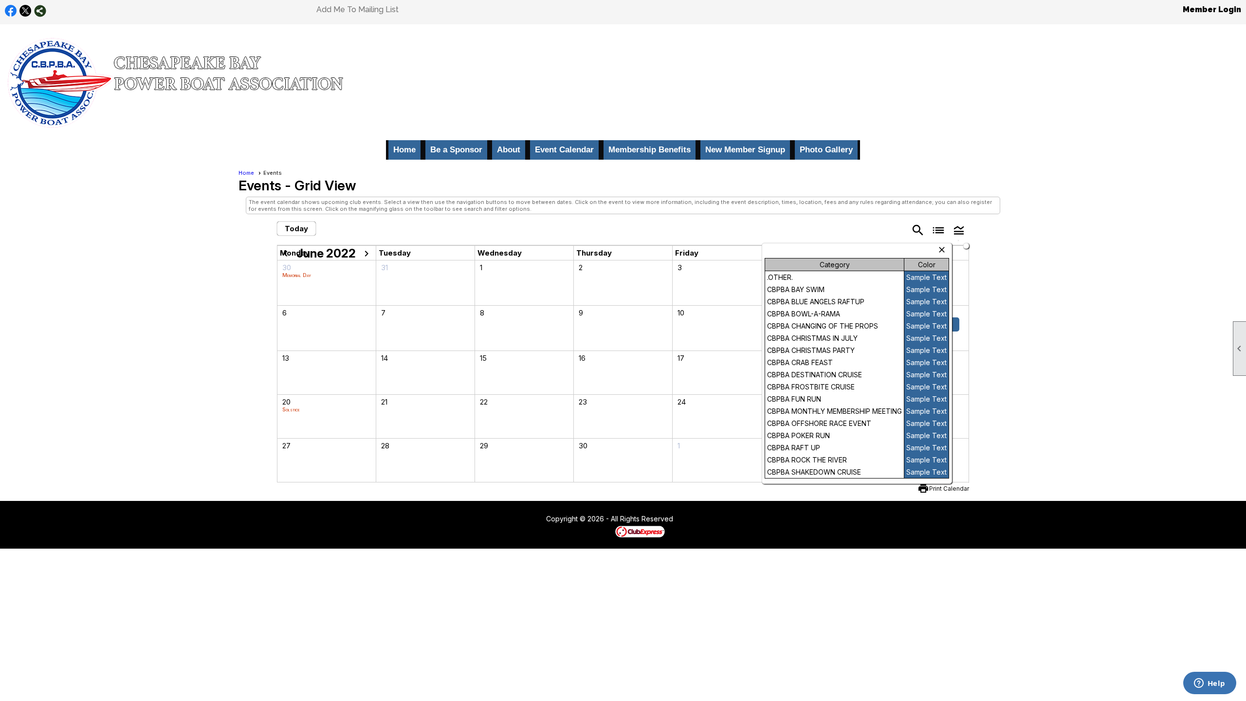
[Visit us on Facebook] (11, 11)
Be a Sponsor (456, 149)
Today (296, 228)
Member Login (1212, 9)
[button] (959, 229)
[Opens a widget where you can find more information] (1209, 684)
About (508, 149)
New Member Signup (745, 149)
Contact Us (519, 519)
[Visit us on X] (25, 11)
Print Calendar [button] (949, 488)
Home (404, 149)
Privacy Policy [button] (750, 519)
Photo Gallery (826, 149)
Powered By (598, 531)
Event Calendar (564, 149)
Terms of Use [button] (702, 519)
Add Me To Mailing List (357, 9)
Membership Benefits (649, 149)
